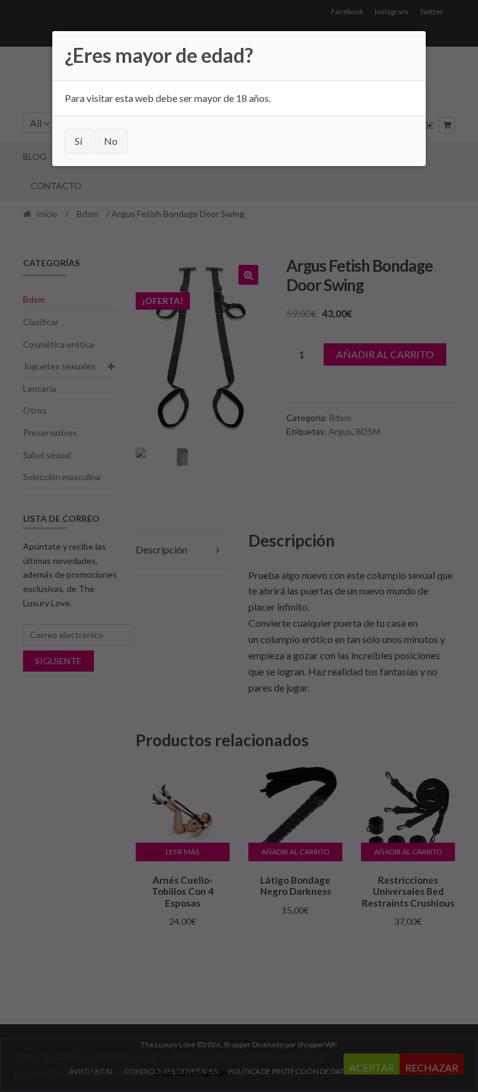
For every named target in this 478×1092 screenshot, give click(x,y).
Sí (78, 141)
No (111, 141)
